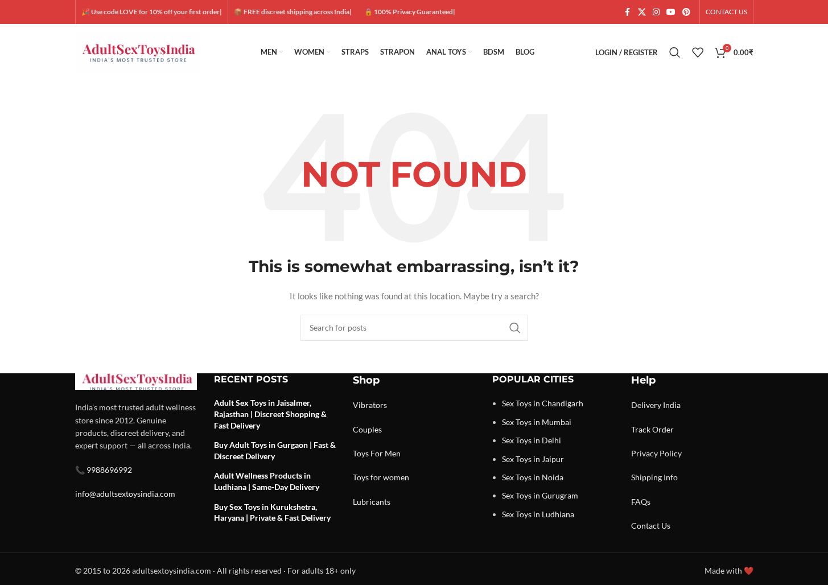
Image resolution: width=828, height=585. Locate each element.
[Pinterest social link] (686, 12)
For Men (385, 453)
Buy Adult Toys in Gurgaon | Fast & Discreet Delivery (275, 450)
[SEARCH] (515, 328)
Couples (367, 429)
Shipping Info (654, 477)
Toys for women (381, 477)
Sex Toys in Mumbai (536, 422)
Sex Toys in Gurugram (540, 495)
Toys (361, 453)
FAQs (640, 501)
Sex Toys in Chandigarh (542, 403)
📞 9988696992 (103, 470)
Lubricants (371, 501)
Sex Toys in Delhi (531, 440)
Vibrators (370, 405)
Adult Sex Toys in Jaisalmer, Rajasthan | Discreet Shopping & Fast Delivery (270, 414)
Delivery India (656, 405)
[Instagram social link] (656, 12)
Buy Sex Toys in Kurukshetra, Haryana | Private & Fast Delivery (272, 512)
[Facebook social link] (628, 12)
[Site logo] (137, 51)
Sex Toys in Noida (532, 477)
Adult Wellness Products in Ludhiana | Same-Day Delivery (266, 481)
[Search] (675, 52)
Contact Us (650, 525)
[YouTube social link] (671, 12)
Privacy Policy (656, 453)
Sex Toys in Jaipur (533, 459)
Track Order (652, 429)
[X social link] (642, 12)
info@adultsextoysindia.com (125, 494)
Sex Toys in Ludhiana (538, 514)
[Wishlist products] (697, 52)
